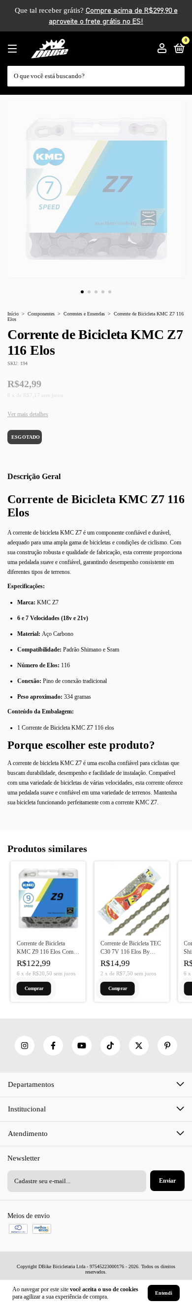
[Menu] (14, 49)
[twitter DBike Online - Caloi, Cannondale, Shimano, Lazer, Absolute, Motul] (139, 1045)
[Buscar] (178, 71)
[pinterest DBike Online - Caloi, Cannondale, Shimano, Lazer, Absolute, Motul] (167, 1045)
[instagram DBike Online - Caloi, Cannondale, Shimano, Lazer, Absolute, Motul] (24, 1045)
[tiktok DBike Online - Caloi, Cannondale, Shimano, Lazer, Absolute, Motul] (110, 1045)
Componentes (41, 313)
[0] (177, 49)
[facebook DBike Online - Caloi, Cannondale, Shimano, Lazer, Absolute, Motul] (53, 1045)
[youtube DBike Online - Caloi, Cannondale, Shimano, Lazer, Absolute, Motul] (82, 1045)
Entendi (163, 1293)
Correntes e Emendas (84, 313)
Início (13, 313)
